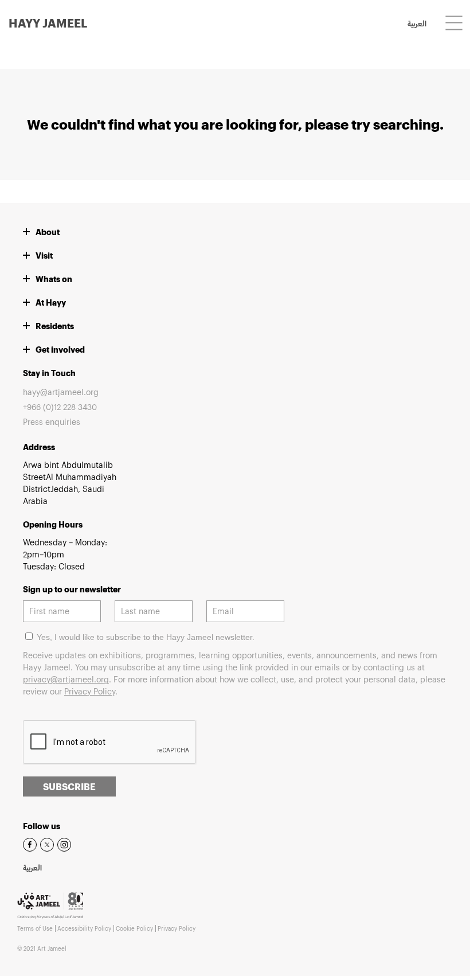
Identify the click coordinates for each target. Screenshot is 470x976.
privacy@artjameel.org (66, 679)
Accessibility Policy (84, 928)
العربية (417, 25)
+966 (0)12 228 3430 (60, 407)
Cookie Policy (134, 928)
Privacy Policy (89, 691)
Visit (44, 255)
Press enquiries (51, 422)
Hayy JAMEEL (48, 23)
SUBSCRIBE (69, 786)
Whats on (54, 279)
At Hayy (51, 302)
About (48, 232)
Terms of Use (35, 928)
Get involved (60, 349)
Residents (55, 326)
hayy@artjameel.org (61, 392)
